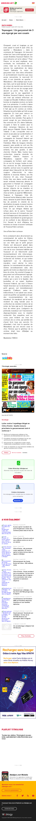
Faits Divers (19, 20)
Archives (25, 452)
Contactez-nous (9, 808)
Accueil (4, 20)
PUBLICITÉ (18, 16)
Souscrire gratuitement (12, 790)
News (11, 20)
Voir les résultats (16, 452)
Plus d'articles (26, 636)
